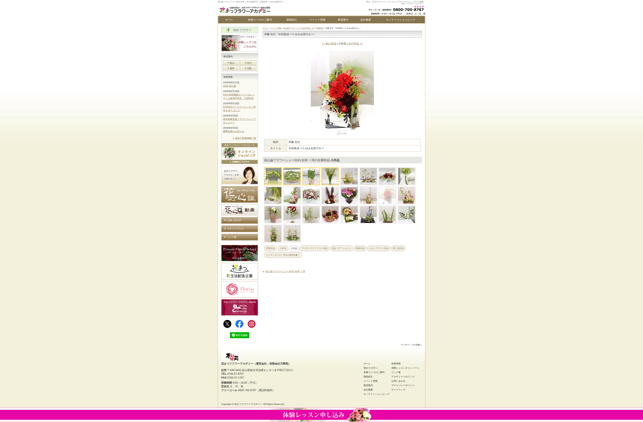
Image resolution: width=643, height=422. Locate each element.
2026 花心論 (229, 86)
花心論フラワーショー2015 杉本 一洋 (298, 28)
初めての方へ (371, 368)
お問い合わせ (398, 381)
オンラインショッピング (400, 19)
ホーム (229, 19)
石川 (249, 63)
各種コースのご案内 (260, 19)
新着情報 (228, 77)
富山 (232, 63)
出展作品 (320, 28)
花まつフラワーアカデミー (248, 404)
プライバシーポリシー (403, 385)
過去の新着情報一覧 (245, 138)
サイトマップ (398, 389)
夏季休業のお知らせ (233, 131)
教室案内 (343, 19)
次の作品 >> (355, 43)
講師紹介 (291, 19)
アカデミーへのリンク (403, 376)
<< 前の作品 (329, 43)
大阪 (249, 68)
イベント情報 (317, 19)
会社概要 (365, 19)
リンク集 (396, 372)
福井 (232, 68)
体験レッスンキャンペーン (405, 368)
